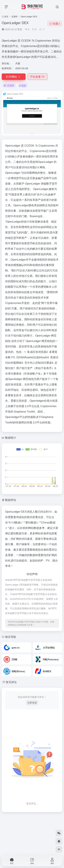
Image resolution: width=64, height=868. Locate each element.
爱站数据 (30, 522)
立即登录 (32, 702)
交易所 (14, 16)
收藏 (56, 23)
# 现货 (22, 85)
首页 (6, 16)
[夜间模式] (58, 849)
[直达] (29, 647)
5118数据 (14, 522)
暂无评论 (11, 682)
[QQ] (58, 841)
